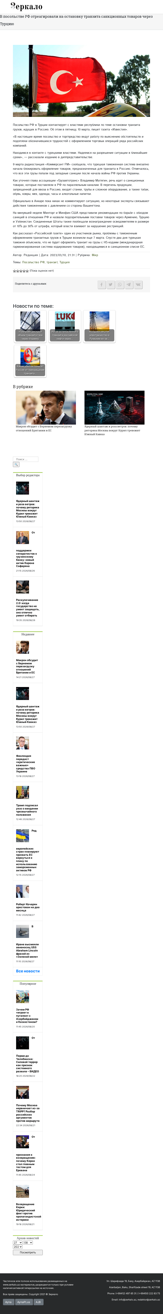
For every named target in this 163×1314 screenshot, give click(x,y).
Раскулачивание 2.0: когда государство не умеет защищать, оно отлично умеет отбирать (28, 607)
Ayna (8, 1302)
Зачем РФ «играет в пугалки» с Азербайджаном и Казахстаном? (27, 1015)
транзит (52, 262)
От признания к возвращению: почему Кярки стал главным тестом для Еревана (26, 1153)
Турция (64, 262)
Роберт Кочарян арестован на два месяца (28, 907)
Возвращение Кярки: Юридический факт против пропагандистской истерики (28, 1212)
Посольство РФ (33, 262)
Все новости (28, 971)
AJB (38, 1302)
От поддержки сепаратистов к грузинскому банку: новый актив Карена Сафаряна (26, 549)
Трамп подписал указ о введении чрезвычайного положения (27, 810)
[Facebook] (101, 284)
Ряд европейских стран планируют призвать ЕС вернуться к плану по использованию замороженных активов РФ (27, 850)
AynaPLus (23, 1302)
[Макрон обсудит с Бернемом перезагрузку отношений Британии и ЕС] (46, 407)
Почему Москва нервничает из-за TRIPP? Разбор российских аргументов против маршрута (28, 1113)
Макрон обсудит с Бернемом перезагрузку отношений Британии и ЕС (44, 428)
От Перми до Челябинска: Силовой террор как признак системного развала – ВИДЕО (27, 1054)
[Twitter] (111, 284)
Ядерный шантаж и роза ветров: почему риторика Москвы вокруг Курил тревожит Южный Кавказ (112, 430)
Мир (95, 255)
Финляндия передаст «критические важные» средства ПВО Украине (25, 763)
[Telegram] (129, 284)
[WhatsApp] (120, 284)
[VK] (138, 284)
